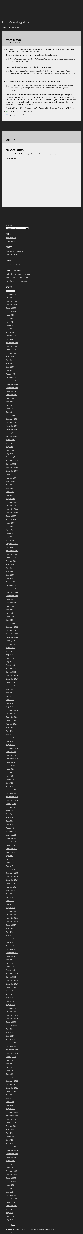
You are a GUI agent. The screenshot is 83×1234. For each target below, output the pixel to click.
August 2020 (10, 1039)
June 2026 (10, 1216)
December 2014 (12, 842)
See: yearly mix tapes (13, 264)
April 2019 (9, 994)
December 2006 (12, 512)
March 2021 (10, 1060)
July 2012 (9, 741)
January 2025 (11, 1178)
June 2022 (10, 1102)
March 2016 (10, 890)
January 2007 (11, 516)
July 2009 (9, 620)
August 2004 (10, 415)
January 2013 (11, 762)
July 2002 (9, 329)
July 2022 (9, 1105)
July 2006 (9, 495)
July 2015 (9, 866)
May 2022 (9, 1098)
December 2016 (12, 921)
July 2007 (9, 537)
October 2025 (11, 1195)
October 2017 (11, 949)
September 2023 (12, 1147)
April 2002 (9, 318)
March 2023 (10, 1129)
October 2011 (11, 714)
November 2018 (12, 980)
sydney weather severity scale (17, 277)
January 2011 (11, 682)
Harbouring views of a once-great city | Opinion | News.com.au (28, 67)
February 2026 (11, 1206)
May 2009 (9, 613)
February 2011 (11, 686)
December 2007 (12, 554)
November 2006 (12, 509)
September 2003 (12, 377)
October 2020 (11, 1046)
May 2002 (9, 322)
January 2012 (11, 720)
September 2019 (12, 1008)
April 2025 (9, 1188)
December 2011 (12, 717)
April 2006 (9, 485)
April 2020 (9, 1029)
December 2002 (12, 346)
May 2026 (9, 1213)
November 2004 (12, 426)
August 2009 (10, 623)
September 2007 (12, 544)
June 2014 (10, 821)
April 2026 (9, 1209)
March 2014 (10, 811)
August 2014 (10, 828)
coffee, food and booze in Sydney (18, 274)
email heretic (10, 241)
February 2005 (11, 436)
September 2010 (12, 668)
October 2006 (11, 506)
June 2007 (10, 533)
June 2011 (10, 700)
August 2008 (10, 582)
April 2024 (9, 1164)
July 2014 (9, 824)
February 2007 (11, 519)
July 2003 (9, 370)
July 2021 (9, 1074)
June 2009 (10, 616)
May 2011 (9, 696)
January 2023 (11, 1122)
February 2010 (11, 644)
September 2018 (12, 973)
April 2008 (9, 568)
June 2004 (10, 408)
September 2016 (12, 911)
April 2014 (9, 814)
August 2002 (10, 332)
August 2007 (10, 540)
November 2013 (12, 797)
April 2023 (9, 1133)
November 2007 (12, 551)
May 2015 (9, 859)
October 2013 (11, 793)
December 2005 (12, 471)
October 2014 (11, 835)
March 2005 (10, 440)
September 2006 (12, 502)
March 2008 (10, 564)
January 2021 (11, 1057)
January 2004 (11, 391)
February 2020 (11, 1025)
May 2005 (9, 447)
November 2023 (12, 1150)
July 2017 (9, 942)
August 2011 (10, 707)
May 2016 (9, 897)
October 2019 (11, 1012)
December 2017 (12, 953)
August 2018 (10, 970)
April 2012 (9, 731)
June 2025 (10, 1192)
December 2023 (12, 1154)
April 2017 (9, 932)
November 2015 (12, 876)
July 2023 (9, 1140)
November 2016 (12, 918)
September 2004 (12, 419)
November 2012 (12, 755)
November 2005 (12, 467)
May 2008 (9, 571)
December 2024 (12, 1174)
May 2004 (9, 405)
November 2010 (12, 675)
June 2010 (10, 658)
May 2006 (9, 488)
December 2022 (12, 1119)
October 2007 (11, 547)
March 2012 (10, 727)
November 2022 (12, 1116)
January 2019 (11, 987)
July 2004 (9, 412)
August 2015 (10, 869)
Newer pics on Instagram (15, 251)
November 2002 (12, 343)
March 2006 (10, 481)
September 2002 (12, 336)
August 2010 (10, 665)
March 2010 (10, 648)
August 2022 (10, 1109)
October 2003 (11, 381)
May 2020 (9, 1032)
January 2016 (11, 883)
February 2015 (11, 849)
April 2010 (9, 651)
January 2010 (11, 641)
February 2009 (11, 603)
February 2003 (11, 353)
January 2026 (11, 1202)
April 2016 (9, 894)
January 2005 (11, 433)
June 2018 (10, 967)
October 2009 (11, 630)
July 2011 (9, 703)
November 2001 (12, 301)
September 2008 (12, 585)
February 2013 (11, 765)
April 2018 (9, 960)
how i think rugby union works (16, 281)
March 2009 (10, 606)
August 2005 (10, 457)
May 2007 (9, 530)
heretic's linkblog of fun (16, 22)
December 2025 (12, 1199)
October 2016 (11, 915)
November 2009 (12, 634)
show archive (11, 291)
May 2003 (9, 363)
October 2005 (11, 464)
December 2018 (12, 984)
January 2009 (11, 599)
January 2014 (11, 804)
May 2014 (9, 817)
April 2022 (9, 1095)
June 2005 (10, 450)
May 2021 (9, 1067)
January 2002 (11, 308)
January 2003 (11, 350)
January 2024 (11, 1157)
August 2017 (10, 946)
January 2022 (11, 1091)
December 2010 (12, 679)
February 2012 (11, 724)
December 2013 (12, 800)
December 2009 (12, 637)
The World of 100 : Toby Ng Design (18, 49)
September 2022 (12, 1112)
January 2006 (11, 474)
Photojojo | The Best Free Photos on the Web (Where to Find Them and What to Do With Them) (40, 108)
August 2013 (10, 786)
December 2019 (12, 1019)
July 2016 (9, 904)
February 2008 (11, 561)
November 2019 (12, 1015)
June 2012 (10, 738)
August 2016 (10, 908)
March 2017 (10, 928)
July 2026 (9, 1220)
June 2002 (10, 325)
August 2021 (10, 1077)
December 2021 (12, 1088)
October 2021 (11, 1084)
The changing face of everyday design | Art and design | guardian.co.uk (31, 55)
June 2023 (10, 1136)
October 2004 (11, 422)
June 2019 (10, 1001)
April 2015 (9, 856)
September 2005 (12, 460)
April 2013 (9, 772)
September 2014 (12, 831)
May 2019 (9, 998)
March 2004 (10, 398)
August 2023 (10, 1143)
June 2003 (10, 367)
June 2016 (10, 901)
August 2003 (10, 374)
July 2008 (9, 578)
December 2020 (12, 1053)
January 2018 (11, 956)
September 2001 (12, 294)
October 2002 (11, 339)
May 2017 (9, 935)
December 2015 (12, 880)
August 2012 (10, 745)
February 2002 (11, 311)
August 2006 (10, 499)
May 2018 (9, 963)
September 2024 (12, 1171)
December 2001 (12, 305)
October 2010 (11, 672)
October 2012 (11, 752)
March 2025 (10, 1185)
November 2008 (12, 592)
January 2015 (11, 845)
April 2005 (9, 443)
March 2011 (10, 689)
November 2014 (12, 838)
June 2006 (10, 492)
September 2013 (12, 790)
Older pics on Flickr (13, 254)
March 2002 (10, 315)
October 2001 (11, 298)
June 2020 (10, 1036)
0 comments (22, 43)
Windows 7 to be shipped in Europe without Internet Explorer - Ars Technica (33, 81)
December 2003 (12, 388)
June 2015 (10, 863)
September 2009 (12, 627)
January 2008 (11, 558)
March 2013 (10, 769)
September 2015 (12, 873)
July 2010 (9, 662)
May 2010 (9, 655)
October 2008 (11, 589)
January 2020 (11, 1022)
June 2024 (10, 1168)
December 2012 (12, 759)
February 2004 (11, 395)
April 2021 (9, 1064)
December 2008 (12, 596)
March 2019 (10, 991)
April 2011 (9, 693)
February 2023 (11, 1126)
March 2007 (10, 523)
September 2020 (12, 1043)
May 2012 (9, 734)
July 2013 (9, 783)
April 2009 (9, 610)
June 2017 (10, 939)
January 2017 (11, 925)
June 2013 (10, 779)
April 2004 (9, 402)
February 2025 (11, 1181)
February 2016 (11, 887)
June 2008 (10, 575)
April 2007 (9, 526)
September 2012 (12, 748)
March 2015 (10, 852)
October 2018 (11, 977)
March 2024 (10, 1161)
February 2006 (11, 478)
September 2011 (12, 710)
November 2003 (12, 384)
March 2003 (10, 357)
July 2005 (9, 454)
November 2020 (12, 1050)
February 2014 (11, 807)
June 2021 (10, 1071)
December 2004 (12, 429)
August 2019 (10, 1005)
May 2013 (9, 776)
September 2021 (12, 1081)
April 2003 (9, 360)
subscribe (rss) (11, 238)
